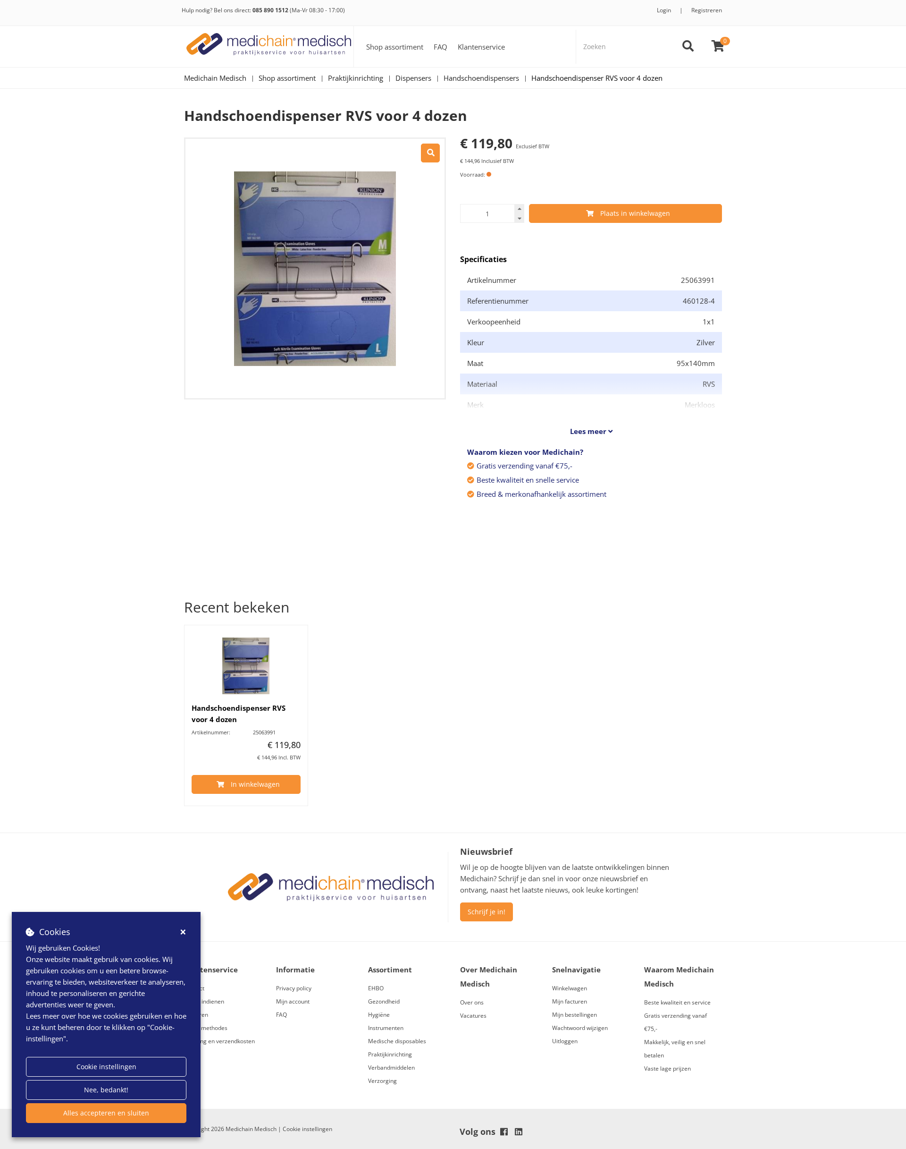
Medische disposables (397, 1041)
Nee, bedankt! (106, 1089)
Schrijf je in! (486, 911)
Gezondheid (384, 1001)
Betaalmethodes (205, 1028)
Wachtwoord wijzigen (580, 1028)
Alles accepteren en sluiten (106, 1112)
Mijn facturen (569, 1001)
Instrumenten (385, 1028)
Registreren (706, 10)
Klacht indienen (204, 1001)
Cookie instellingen (106, 1066)
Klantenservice (481, 46)
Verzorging (382, 1081)
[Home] (269, 46)
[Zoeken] (688, 46)
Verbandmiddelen (391, 1068)
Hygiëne (379, 1015)
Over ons (472, 1002)
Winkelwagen (569, 988)
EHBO (376, 988)
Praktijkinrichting (390, 1054)
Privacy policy (293, 988)
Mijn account (293, 1001)
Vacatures (473, 1016)
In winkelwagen (255, 784)
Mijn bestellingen (574, 1015)
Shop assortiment (394, 46)
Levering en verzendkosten (219, 1041)
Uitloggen (565, 1041)
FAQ (440, 46)
